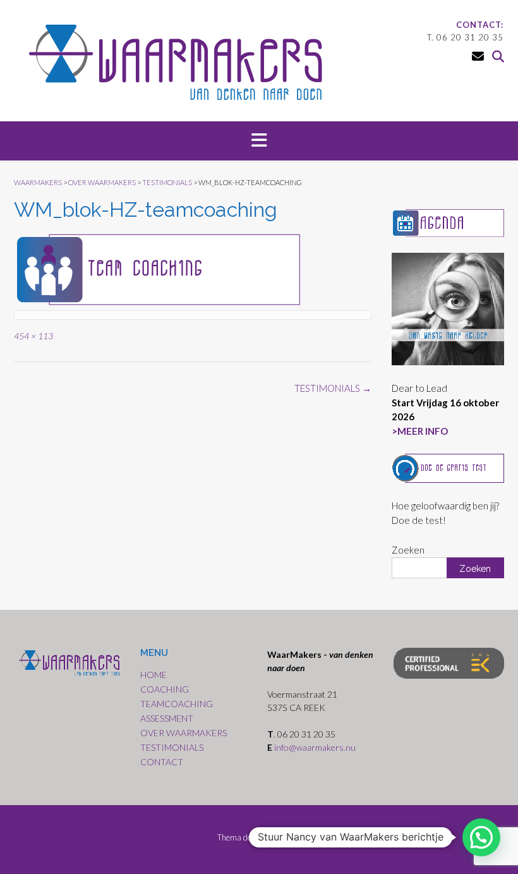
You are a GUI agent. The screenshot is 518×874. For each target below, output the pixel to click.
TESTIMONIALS (332, 388)
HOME (153, 674)
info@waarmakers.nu (316, 747)
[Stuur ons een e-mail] (478, 56)
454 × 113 (33, 336)
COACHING (164, 689)
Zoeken (408, 549)
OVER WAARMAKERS (183, 732)
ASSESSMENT (166, 718)
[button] (259, 141)
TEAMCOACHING (176, 703)
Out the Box (280, 837)
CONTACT (161, 761)
